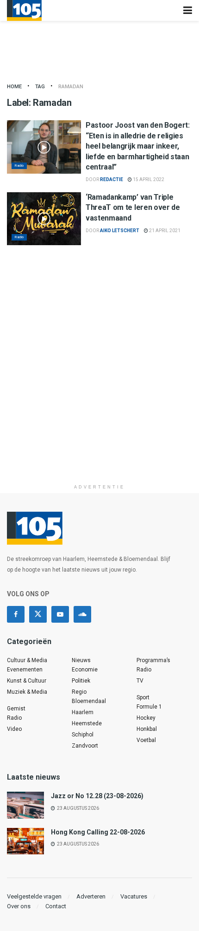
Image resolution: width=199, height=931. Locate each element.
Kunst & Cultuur (26, 680)
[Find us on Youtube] (60, 614)
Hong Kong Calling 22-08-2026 (98, 832)
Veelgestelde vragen (34, 896)
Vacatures (133, 896)
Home (14, 87)
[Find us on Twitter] (38, 614)
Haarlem (82, 712)
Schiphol (82, 734)
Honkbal (147, 729)
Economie (85, 669)
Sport (143, 697)
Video (14, 729)
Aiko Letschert (119, 230)
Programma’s (153, 660)
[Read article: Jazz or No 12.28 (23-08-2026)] (25, 805)
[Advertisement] (99, 380)
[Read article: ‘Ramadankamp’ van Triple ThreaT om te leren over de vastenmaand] (44, 218)
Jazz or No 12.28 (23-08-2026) (97, 796)
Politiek (81, 680)
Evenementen (25, 669)
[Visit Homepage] (24, 10)
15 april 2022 (148, 179)
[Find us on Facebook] (16, 614)
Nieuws (81, 660)
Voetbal (146, 740)
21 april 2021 (164, 230)
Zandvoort (85, 745)
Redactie (111, 179)
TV (140, 680)
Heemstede (87, 723)
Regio (79, 692)
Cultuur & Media (27, 660)
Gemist (16, 708)
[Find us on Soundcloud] (82, 614)
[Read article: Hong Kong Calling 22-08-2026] (25, 841)
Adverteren (91, 896)
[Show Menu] (187, 10)
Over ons (19, 906)
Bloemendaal (89, 701)
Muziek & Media (27, 692)
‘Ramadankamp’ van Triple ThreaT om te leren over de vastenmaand (133, 207)
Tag (40, 87)
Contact (55, 906)
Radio (19, 165)
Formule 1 (149, 706)
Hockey (146, 718)
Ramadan (70, 87)
